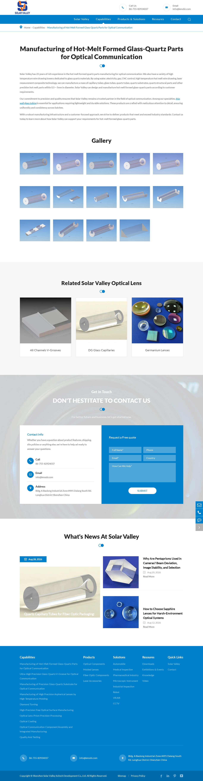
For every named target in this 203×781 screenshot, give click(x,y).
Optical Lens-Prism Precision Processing (41, 716)
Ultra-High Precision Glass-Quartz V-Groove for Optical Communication (49, 676)
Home (27, 27)
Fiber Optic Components (96, 675)
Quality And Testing (30, 737)
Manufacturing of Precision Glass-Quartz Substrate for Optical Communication (48, 686)
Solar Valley (81, 19)
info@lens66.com (182, 9)
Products (89, 657)
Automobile (119, 664)
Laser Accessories (92, 681)
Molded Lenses (91, 669)
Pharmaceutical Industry (126, 675)
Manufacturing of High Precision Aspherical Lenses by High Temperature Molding (48, 696)
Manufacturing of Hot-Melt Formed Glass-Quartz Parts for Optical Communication (89, 27)
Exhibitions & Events (153, 669)
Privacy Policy (138, 775)
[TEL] (199, 512)
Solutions (119, 657)
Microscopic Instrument (125, 681)
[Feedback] (199, 519)
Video (145, 681)
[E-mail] (199, 505)
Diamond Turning (29, 704)
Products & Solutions (131, 19)
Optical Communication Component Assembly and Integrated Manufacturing (46, 729)
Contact (176, 19)
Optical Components (94, 664)
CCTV (116, 703)
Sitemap (122, 775)
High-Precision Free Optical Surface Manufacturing (46, 710)
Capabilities (103, 19)
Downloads (148, 664)
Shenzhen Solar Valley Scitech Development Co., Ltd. (59, 775)
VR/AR (116, 698)
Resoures (158, 19)
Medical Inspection (123, 669)
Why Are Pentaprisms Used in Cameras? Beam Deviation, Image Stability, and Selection (162, 563)
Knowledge (148, 675)
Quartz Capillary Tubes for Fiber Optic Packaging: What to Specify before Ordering (59, 616)
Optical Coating (28, 721)
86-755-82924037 (138, 9)
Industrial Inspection (123, 686)
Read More (30, 623)
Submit (142, 490)
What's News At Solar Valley (101, 537)
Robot (116, 692)
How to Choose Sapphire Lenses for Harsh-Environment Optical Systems (162, 613)
